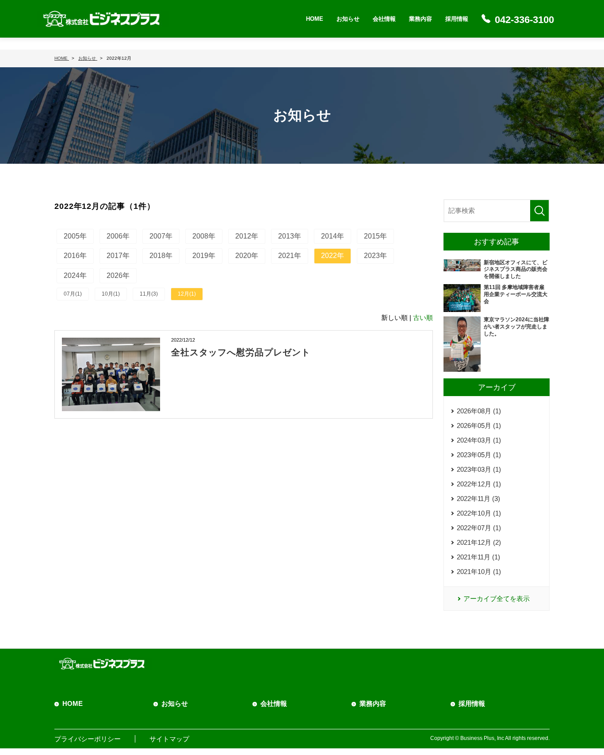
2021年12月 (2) (479, 542)
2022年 (332, 255)
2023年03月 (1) (479, 469)
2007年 (160, 236)
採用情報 (456, 18)
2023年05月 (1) (479, 454)
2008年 (203, 236)
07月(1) (73, 294)
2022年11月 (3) (478, 498)
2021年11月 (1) (478, 557)
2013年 (289, 236)
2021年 (289, 255)
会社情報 (384, 18)
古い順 (423, 317)
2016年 (75, 255)
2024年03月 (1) (479, 440)
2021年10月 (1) (479, 571)
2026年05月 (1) (479, 425)
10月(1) (111, 294)
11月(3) (149, 294)
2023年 (375, 255)
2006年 (118, 236)
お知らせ (347, 18)
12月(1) (187, 294)
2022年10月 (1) (479, 513)
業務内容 (420, 18)
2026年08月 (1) (479, 411)
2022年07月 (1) (479, 528)
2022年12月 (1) (479, 484)
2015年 (375, 236)
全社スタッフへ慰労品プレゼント (240, 352)
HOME (314, 18)
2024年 (75, 275)
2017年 (118, 255)
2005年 (75, 236)
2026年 (118, 275)
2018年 (160, 255)
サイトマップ (169, 739)
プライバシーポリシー (87, 739)
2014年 (332, 236)
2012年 (246, 236)
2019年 (203, 255)
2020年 (246, 255)
